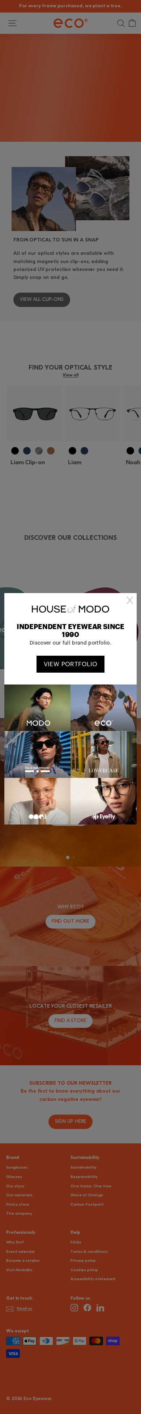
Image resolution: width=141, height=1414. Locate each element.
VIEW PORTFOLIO (71, 664)
